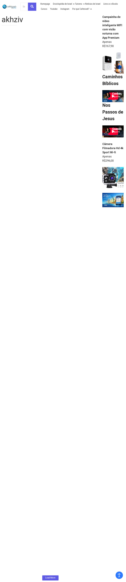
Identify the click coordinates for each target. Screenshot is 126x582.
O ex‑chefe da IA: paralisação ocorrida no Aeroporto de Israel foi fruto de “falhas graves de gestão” (49, 224)
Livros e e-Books (110, 4)
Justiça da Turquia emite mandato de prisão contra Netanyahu (47, 486)
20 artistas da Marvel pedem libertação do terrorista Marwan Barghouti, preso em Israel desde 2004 (46, 369)
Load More (50, 577)
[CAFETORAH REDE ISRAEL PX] (9, 6)
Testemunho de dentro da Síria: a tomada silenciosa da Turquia (48, 440)
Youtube (53, 9)
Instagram (65, 9)
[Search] (32, 7)
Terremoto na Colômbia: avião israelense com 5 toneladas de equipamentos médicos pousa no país (47, 83)
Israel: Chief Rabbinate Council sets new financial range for (45, 463)
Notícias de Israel (92, 4)
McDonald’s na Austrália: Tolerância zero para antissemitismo (47, 294)
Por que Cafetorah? (80, 9)
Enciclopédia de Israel (62, 4)
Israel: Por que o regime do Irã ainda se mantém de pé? (42, 555)
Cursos (44, 9)
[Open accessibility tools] (119, 575)
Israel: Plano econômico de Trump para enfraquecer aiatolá (45, 154)
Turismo (78, 4)
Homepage (45, 4)
